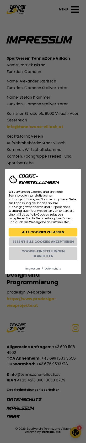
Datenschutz (53, 268)
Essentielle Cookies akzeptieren (43, 241)
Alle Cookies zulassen (43, 232)
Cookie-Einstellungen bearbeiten (43, 253)
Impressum (32, 268)
